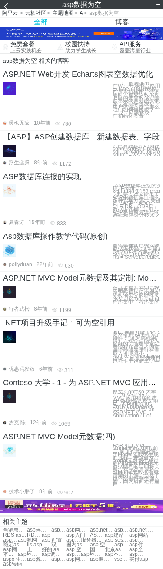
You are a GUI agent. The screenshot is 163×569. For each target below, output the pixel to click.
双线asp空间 (58, 544)
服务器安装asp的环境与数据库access (93, 540)
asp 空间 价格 (78, 549)
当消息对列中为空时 (15, 530)
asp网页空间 (15, 549)
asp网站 (138, 535)
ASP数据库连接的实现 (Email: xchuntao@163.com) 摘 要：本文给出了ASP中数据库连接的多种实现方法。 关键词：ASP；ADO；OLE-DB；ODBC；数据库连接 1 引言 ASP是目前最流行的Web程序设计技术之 (136, 200)
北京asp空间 (117, 549)
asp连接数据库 (39, 530)
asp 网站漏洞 (136, 540)
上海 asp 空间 (34, 549)
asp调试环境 (54, 554)
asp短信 (73, 540)
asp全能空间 (141, 549)
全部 (41, 22)
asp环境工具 (93, 554)
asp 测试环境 (73, 554)
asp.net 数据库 (102, 530)
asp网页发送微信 (78, 559)
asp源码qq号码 (39, 559)
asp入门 (75, 535)
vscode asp (121, 559)
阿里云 (10, 13)
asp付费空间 (141, 544)
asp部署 (10, 540)
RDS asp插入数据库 (34, 535)
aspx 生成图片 (15, 559)
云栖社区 (35, 13)
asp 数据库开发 (58, 530)
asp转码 (12, 564)
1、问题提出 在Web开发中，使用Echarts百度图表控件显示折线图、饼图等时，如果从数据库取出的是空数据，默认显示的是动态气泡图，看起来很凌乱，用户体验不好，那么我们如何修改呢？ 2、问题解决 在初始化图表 (136, 100)
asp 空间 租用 (102, 544)
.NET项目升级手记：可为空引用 (59, 322)
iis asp (34, 544)
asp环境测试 (30, 554)
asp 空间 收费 (121, 544)
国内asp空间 (78, 544)
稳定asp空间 (15, 544)
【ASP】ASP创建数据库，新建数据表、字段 (81, 136)
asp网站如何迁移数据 (78, 530)
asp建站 (114, 535)
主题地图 (63, 13)
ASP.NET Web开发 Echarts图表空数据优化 (78, 74)
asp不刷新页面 (117, 554)
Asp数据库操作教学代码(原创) (55, 236)
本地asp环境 (10, 554)
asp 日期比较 (58, 559)
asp (46, 535)
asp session (117, 540)
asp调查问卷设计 (102, 559)
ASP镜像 (97, 535)
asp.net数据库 (121, 530)
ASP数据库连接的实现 (42, 176)
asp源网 (27, 540)
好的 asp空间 (54, 549)
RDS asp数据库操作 (15, 535)
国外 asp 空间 (97, 549)
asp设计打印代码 (136, 554)
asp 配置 (52, 540)
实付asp (138, 559)
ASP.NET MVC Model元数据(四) (59, 436)
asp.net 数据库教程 (141, 530)
